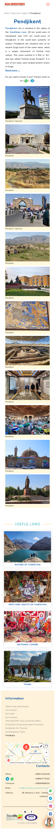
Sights (25, 13)
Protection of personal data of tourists (24, 724)
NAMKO (33, 823)
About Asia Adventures (17, 706)
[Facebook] (50, 814)
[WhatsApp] (50, 791)
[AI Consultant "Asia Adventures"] (49, 822)
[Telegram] (50, 798)
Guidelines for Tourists (16, 728)
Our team (10, 713)
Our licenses (11, 717)
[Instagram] (50, 806)
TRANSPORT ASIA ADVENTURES (23, 721)
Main (6, 13)
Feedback (10, 735)
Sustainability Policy (15, 731)
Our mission (11, 710)
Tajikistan (15, 13)
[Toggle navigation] (48, 4)
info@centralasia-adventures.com (34, 788)
